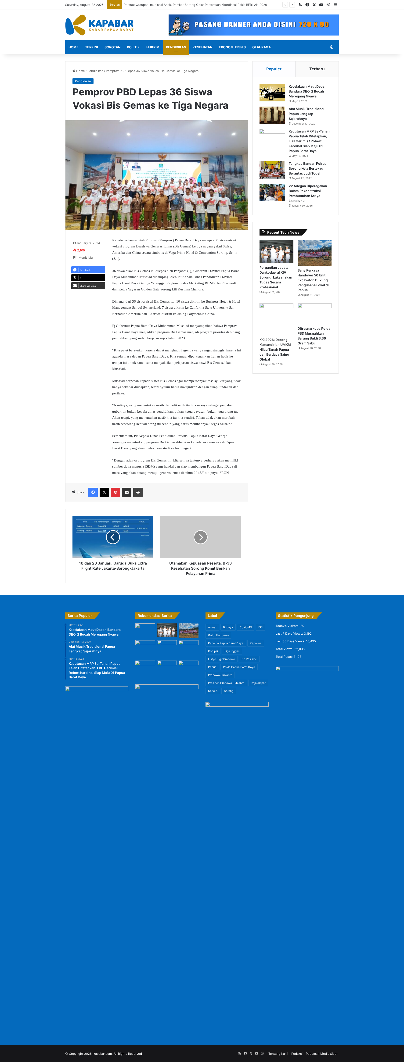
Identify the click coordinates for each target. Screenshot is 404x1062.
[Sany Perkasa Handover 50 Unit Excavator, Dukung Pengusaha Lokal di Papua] (315, 253)
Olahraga (261, 47)
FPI (260, 627)
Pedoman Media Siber (322, 1053)
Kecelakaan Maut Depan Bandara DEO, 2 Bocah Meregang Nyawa (308, 91)
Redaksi (297, 1053)
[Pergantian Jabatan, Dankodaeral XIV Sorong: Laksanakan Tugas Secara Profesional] (276, 251)
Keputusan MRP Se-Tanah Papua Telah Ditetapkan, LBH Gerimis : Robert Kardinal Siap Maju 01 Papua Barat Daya (309, 141)
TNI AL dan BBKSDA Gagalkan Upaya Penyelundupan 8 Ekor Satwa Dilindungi (180, 5)
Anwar (212, 627)
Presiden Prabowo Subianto (226, 683)
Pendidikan (176, 47)
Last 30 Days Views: (291, 641)
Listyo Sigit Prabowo (221, 659)
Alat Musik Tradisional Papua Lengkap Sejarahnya (306, 114)
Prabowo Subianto (220, 675)
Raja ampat (258, 683)
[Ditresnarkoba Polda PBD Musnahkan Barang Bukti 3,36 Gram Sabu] (315, 313)
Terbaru (317, 69)
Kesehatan (202, 47)
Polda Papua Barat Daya (239, 667)
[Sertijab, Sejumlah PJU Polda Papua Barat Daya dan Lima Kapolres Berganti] (145, 629)
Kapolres (255, 643)
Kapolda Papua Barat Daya (225, 643)
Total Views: (285, 649)
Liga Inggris (231, 651)
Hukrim (152, 47)
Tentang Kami (278, 1053)
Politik (133, 47)
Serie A (212, 691)
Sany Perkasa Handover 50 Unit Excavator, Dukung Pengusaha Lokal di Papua (313, 280)
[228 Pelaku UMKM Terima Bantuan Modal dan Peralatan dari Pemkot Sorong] (188, 647)
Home (74, 47)
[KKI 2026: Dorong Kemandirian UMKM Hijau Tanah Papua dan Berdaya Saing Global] (276, 319)
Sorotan (112, 47)
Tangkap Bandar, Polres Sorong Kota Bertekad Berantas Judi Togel (307, 168)
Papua (212, 667)
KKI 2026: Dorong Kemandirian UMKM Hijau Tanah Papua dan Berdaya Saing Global (275, 349)
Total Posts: (285, 656)
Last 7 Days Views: (290, 633)
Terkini (91, 47)
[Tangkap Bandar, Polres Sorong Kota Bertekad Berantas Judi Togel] (272, 170)
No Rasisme (249, 659)
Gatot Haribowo (218, 635)
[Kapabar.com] (99, 25)
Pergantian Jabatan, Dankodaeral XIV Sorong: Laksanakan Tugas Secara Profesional (276, 277)
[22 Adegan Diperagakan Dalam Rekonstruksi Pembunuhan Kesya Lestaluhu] (272, 192)
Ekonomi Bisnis (232, 47)
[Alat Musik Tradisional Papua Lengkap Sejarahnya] (272, 115)
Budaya (228, 627)
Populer (273, 69)
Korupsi (213, 651)
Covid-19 (246, 627)
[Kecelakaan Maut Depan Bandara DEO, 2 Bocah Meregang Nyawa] (272, 93)
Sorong (228, 691)
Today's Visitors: (288, 626)
